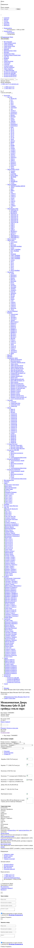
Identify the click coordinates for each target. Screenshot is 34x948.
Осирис (13, 148)
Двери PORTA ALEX (10, 43)
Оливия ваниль (15, 374)
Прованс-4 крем (15, 392)
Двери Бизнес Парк (9, 46)
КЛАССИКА (14, 175)
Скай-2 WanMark (15, 257)
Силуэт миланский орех (17, 398)
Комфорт (6, 58)
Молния (13, 338)
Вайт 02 (13, 410)
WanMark (6, 504)
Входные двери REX (16, 445)
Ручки (12, 456)
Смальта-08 (14, 424)
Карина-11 (13, 323)
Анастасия (14, 107)
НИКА (12, 190)
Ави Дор (6, 56)
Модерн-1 (13, 334)
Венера (13, 115)
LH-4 (12, 103)
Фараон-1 (13, 162)
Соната (13, 260)
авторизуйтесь (12, 830)
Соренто (13, 302)
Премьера (13, 254)
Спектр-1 (13, 303)
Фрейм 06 (13, 442)
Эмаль (6, 483)
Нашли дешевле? (5, 722)
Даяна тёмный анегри (17, 367)
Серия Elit (13, 401)
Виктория (13, 281)
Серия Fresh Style (15, 403)
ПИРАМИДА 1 (15, 235)
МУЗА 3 (13, 234)
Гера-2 (12, 118)
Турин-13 (13, 347)
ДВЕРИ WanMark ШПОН (18, 186)
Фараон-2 (13, 163)
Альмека (13, 106)
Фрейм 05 (13, 441)
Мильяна (6, 52)
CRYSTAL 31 (14, 216)
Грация (13, 119)
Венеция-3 (14, 276)
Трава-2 (13, 160)
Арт (12, 109)
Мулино (13, 412)
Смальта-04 (14, 418)
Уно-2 (12, 263)
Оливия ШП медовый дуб (18, 373)
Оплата (6, 20)
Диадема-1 (14, 317)
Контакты (6, 25)
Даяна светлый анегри (17, 365)
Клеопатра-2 (14, 125)
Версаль (13, 279)
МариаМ (6, 49)
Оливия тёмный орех (17, 376)
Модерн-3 (13, 337)
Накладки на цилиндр (17, 453)
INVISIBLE (14, 211)
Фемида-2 (13, 165)
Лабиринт (13, 293)
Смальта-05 (14, 419)
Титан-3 (13, 154)
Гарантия (6, 17)
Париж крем (14, 377)
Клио (12, 127)
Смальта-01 (14, 413)
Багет (12, 243)
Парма (12, 297)
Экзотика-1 (14, 350)
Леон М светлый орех (17, 370)
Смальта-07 (14, 423)
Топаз (12, 344)
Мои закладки (8, 867)
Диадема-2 (14, 318)
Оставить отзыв (5, 732)
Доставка (6, 22)
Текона (6, 59)
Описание (7, 751)
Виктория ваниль (15, 361)
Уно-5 (12, 267)
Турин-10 (13, 346)
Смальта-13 (14, 432)
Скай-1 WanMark (15, 255)
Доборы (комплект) (6, 746)
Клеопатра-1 (14, 124)
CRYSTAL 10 (14, 214)
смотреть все (14, 84)
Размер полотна (5, 742)
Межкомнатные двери (10, 50)
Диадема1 (13, 285)
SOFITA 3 (13, 232)
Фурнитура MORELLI (10, 75)
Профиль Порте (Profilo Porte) (12, 55)
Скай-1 (13, 199)
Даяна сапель (14, 364)
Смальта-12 (14, 430)
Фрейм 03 (13, 438)
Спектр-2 (13, 305)
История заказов (8, 866)
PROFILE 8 (14, 213)
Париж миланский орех (17, 379)
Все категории (8, 41)
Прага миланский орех (17, 383)
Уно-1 (12, 261)
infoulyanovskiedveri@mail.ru (12, 877)
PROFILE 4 (14, 231)
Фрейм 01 (13, 435)
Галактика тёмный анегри (18, 362)
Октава (13, 296)
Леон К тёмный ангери (17, 368)
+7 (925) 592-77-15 (9, 88)
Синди (12, 198)
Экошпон (6, 481)
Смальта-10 (14, 427)
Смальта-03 (14, 416)
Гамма (12, 248)
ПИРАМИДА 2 (15, 237)
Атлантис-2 (14, 112)
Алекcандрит (14, 314)
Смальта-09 (14, 426)
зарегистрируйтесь (24, 830)
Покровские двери (9, 53)
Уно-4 (12, 266)
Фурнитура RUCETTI (10, 76)
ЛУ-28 (12, 137)
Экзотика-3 (14, 352)
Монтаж (6, 19)
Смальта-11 (14, 429)
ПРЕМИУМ (14, 181)
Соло (12, 300)
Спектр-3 (13, 306)
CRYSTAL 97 (14, 220)
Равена (12, 299)
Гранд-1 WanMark (15, 249)
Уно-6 (12, 269)
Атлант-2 (13, 110)
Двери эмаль (7, 47)
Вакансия (6, 23)
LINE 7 (13, 228)
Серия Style (14, 406)
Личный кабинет (9, 864)
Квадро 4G (14, 98)
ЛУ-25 (12, 134)
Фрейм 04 (13, 439)
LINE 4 (13, 223)
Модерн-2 (13, 335)
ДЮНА (13, 172)
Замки (12, 451)
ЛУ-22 (12, 131)
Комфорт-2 (14, 331)
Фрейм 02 (13, 436)
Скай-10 (13, 201)
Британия (13, 245)
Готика (12, 284)
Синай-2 (13, 151)
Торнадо (13, 156)
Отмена (3, 917)
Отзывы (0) (7, 754)
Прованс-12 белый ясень (17, 385)
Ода (12, 252)
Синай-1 (13, 150)
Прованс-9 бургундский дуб (18, 397)
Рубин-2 (13, 340)
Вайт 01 (13, 409)
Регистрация (10, 32)
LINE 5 (13, 225)
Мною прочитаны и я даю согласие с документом (12, 914)
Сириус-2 (13, 343)
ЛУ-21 (12, 130)
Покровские (7, 674)
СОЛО (12, 183)
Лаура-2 (13, 140)
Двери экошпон (8, 68)
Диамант (13, 288)
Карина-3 (13, 324)
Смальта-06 (14, 421)
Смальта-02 (14, 415)
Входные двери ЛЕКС (17, 447)
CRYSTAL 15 (14, 210)
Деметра (13, 121)
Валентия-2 (14, 113)
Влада (12, 282)
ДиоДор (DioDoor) (9, 67)
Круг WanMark (15, 251)
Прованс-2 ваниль (16, 389)
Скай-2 (13, 202)
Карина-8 (13, 327)
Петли (12, 454)
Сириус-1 (13, 341)
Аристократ (14, 242)
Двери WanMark (8, 44)
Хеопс (12, 166)
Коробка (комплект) (6, 743)
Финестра (13, 308)
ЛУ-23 (12, 133)
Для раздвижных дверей (17, 460)
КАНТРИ (13, 174)
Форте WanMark (15, 270)
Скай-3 (13, 204)
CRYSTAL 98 (14, 222)
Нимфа (13, 145)
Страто (13, 433)
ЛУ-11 (12, 128)
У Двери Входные (9, 70)
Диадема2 (13, 287)
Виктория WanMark (16, 246)
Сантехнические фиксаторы (18, 457)
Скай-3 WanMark (15, 258)
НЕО (12, 178)
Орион (12, 146)
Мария (12, 142)
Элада (12, 309)
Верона (13, 278)
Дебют (12, 187)
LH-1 (12, 101)
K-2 (12, 100)
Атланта (13, 171)
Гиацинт (13, 315)
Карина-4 (13, 326)
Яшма (12, 353)
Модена (13, 294)
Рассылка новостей (9, 869)
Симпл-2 (13, 193)
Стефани (13, 205)
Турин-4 (13, 349)
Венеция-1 (14, 275)
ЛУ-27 (12, 136)
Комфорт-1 (14, 329)
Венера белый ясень (16, 359)
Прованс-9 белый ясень (17, 395)
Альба (12, 273)
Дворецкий (7, 62)
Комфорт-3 (14, 332)
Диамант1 (13, 290)
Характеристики (8, 752)
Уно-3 (12, 264)
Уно (12, 207)
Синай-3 (13, 153)
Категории (7, 95)
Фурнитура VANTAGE (10, 71)
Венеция (13, 116)
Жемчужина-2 (14, 321)
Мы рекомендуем (9, 480)
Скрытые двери (8, 65)
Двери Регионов (8, 61)
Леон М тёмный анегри (17, 371)
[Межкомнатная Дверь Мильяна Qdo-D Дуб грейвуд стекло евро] (18, 698)
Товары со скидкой (9, 859)
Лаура (12, 139)
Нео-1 (12, 143)
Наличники (4, 745)
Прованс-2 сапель (16, 391)
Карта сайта (7, 857)
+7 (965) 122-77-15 (9, 86)
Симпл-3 (13, 195)
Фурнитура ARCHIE (10, 73)
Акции (6, 683)
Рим (12, 192)
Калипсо (13, 122)
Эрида (12, 168)
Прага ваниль (14, 382)
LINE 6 (13, 226)
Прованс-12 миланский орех (19, 386)
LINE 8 (13, 229)
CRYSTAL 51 (14, 217)
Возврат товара (8, 855)
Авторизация (11, 34)
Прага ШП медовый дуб (17, 380)
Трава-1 (13, 159)
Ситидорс (6, 64)
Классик (13, 291)
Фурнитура (7, 676)
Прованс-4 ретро (15, 394)
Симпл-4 (13, 196)
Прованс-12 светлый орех (18, 388)
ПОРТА (13, 180)
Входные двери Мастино (18, 448)
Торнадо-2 (13, 157)
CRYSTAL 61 (14, 219)
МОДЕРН (13, 177)
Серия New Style (15, 404)
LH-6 (12, 104)
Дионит (13, 320)
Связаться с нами (9, 854)
